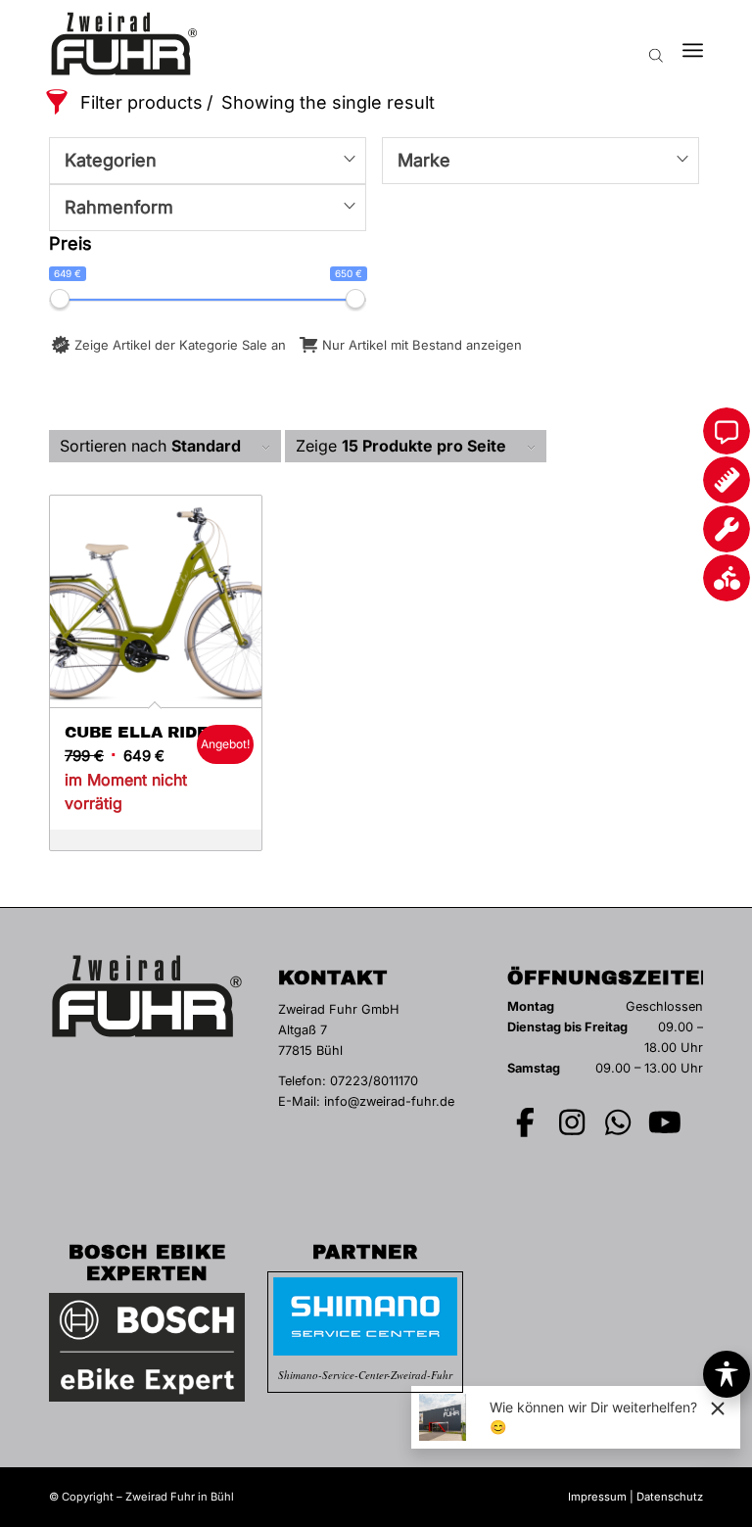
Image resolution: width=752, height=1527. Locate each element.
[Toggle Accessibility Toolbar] (726, 1374)
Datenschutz (669, 1496)
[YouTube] (664, 1122)
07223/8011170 (374, 1081)
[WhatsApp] (618, 1122)
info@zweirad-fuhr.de (389, 1101)
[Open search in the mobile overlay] (656, 44)
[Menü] (692, 44)
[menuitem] (692, 44)
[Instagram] (571, 1122)
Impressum (597, 1496)
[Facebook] (525, 1122)
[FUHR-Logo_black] (124, 44)
